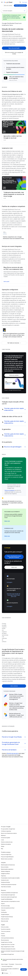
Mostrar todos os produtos (6, 858)
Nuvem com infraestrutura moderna (9, 833)
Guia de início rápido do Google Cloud (9, 897)
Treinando (3, 910)
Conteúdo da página (7, 10)
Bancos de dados (4, 867)
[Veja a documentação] (14, 48)
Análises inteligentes (5, 871)
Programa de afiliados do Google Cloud (9, 892)
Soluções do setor (5, 880)
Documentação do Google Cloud (8, 894)
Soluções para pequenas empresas (8, 884)
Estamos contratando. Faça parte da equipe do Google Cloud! (12, 952)
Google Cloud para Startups (7, 916)
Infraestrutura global (5, 837)
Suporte (3, 903)
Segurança (3, 875)
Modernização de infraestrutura (8, 864)
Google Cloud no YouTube (6, 942)
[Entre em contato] (14, 375)
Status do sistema (5, 918)
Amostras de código (5, 905)
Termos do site (18, 964)
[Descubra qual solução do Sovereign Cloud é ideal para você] (13, 595)
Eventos (3, 933)
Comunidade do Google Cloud (7, 954)
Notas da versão (4, 921)
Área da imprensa (5, 940)
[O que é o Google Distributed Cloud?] (14, 383)
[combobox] (6, 973)
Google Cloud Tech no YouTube (7, 944)
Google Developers (5, 914)
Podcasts (3, 935)
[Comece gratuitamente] (20, 5)
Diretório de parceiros (13, 753)
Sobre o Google (4, 964)
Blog (2, 848)
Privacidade (11, 964)
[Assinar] (23, 969)
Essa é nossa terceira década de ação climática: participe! (13, 960)
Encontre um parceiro (5, 929)
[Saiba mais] (7, 521)
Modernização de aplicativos (7, 869)
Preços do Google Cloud (6, 854)
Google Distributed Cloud (14, 356)
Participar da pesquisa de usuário (8, 948)
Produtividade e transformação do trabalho (10, 878)
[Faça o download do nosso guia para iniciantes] (14, 556)
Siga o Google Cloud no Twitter (7, 946)
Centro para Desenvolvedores (7, 938)
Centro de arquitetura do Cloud (7, 908)
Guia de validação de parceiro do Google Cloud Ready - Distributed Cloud (13, 793)
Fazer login (24, 2)
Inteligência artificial (5, 873)
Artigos (2, 846)
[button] (14, 409)
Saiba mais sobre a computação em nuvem (10, 901)
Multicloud (3, 835)
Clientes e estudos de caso (7, 842)
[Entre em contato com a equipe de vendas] (14, 53)
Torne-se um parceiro (5, 931)
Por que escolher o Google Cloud (8, 828)
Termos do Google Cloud (7, 966)
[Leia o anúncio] (14, 686)
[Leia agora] (9, 582)
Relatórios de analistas (6, 844)
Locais (2, 839)
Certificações (4, 912)
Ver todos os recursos (13, 343)
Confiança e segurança (6, 831)
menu (2, 2)
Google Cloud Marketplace (6, 899)
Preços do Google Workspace (7, 856)
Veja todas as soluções (6, 886)
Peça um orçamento (10, 490)
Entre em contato (5, 927)
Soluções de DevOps (5, 882)
